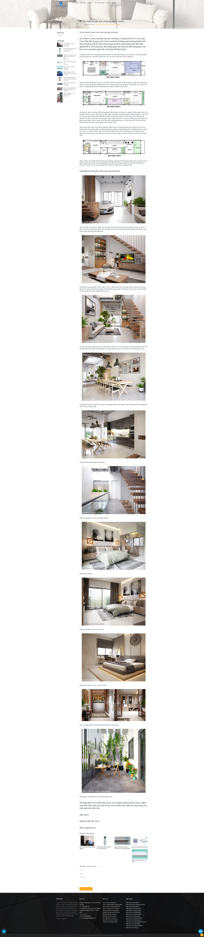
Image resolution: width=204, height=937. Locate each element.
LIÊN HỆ (114, 2)
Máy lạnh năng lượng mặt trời (140, 847)
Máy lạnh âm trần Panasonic (133, 908)
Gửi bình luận (86, 889)
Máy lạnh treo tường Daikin (133, 916)
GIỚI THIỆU (75, 2)
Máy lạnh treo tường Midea (133, 924)
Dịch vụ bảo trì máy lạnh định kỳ (111, 906)
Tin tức (60, 35)
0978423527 (87, 916)
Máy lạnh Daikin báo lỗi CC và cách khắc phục (104, 847)
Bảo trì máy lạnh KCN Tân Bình (111, 908)
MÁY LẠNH (83, 2)
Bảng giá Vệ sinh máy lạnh (110, 916)
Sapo (121, 935)
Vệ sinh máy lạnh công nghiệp (111, 910)
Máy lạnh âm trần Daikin (132, 902)
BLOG (108, 2)
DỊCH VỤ (90, 2)
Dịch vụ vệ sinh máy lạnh (109, 902)
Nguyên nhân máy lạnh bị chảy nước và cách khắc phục (122, 847)
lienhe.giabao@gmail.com (89, 918)
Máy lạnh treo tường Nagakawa (134, 925)
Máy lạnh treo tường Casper (133, 910)
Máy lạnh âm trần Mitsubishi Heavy (135, 904)
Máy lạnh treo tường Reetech (134, 920)
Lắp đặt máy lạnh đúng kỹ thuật (111, 912)
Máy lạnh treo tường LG (132, 927)
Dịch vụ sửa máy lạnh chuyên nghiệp (112, 904)
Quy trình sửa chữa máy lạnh (110, 920)
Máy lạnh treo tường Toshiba (133, 914)
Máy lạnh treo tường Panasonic (134, 918)
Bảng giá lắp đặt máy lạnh (110, 914)
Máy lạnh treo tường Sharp (133, 912)
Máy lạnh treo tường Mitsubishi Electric (136, 922)
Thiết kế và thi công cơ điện (110, 922)
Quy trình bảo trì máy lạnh (110, 918)
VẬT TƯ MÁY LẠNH (99, 2)
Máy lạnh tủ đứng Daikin (132, 906)
